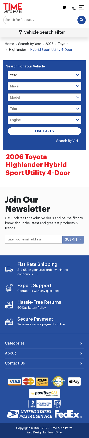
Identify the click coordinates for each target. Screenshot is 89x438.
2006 (49, 44)
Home (9, 44)
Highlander (17, 49)
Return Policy (37, 307)
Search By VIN (67, 141)
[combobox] (44, 20)
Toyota (63, 44)
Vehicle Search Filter (44, 32)
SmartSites (55, 432)
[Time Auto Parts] (12, 8)
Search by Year (29, 44)
